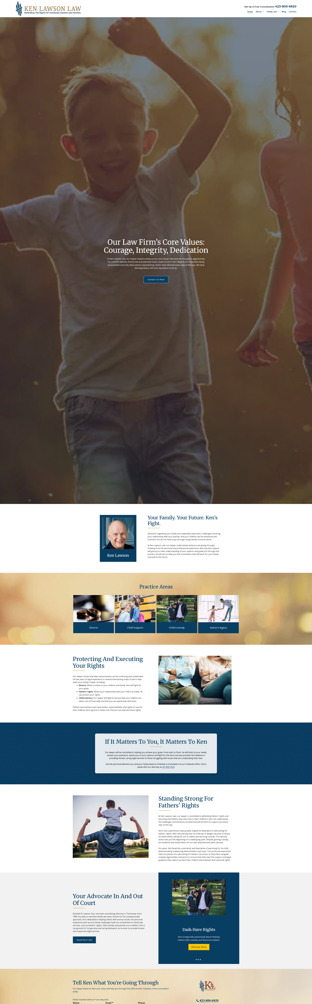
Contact (292, 11)
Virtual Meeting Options (199, 929)
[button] (309, 986)
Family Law (272, 11)
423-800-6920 (285, 6)
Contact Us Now (156, 279)
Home (250, 11)
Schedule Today (198, 947)
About (259, 11)
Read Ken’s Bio (84, 940)
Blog (284, 11)
